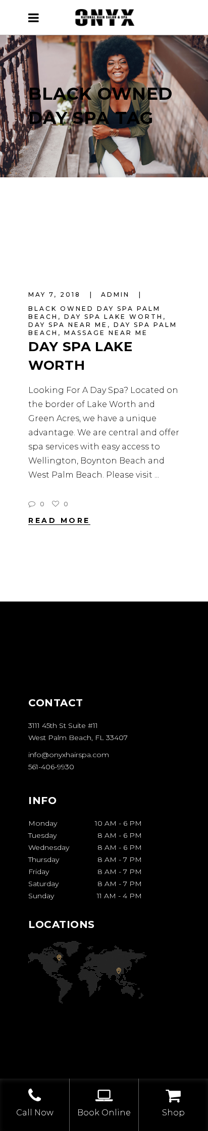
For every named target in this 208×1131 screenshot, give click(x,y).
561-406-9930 (51, 766)
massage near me (106, 333)
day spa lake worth (113, 316)
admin (117, 294)
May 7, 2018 (56, 294)
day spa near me (68, 324)
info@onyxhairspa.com (68, 754)
